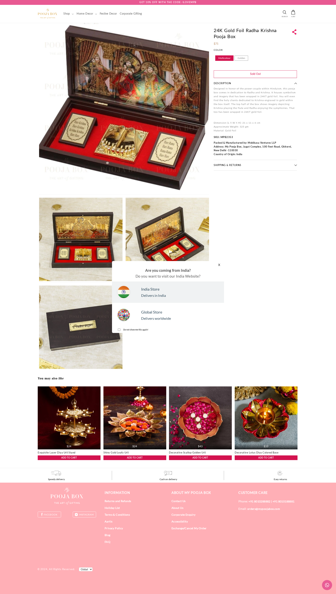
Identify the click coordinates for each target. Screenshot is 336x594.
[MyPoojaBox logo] (47, 13)
